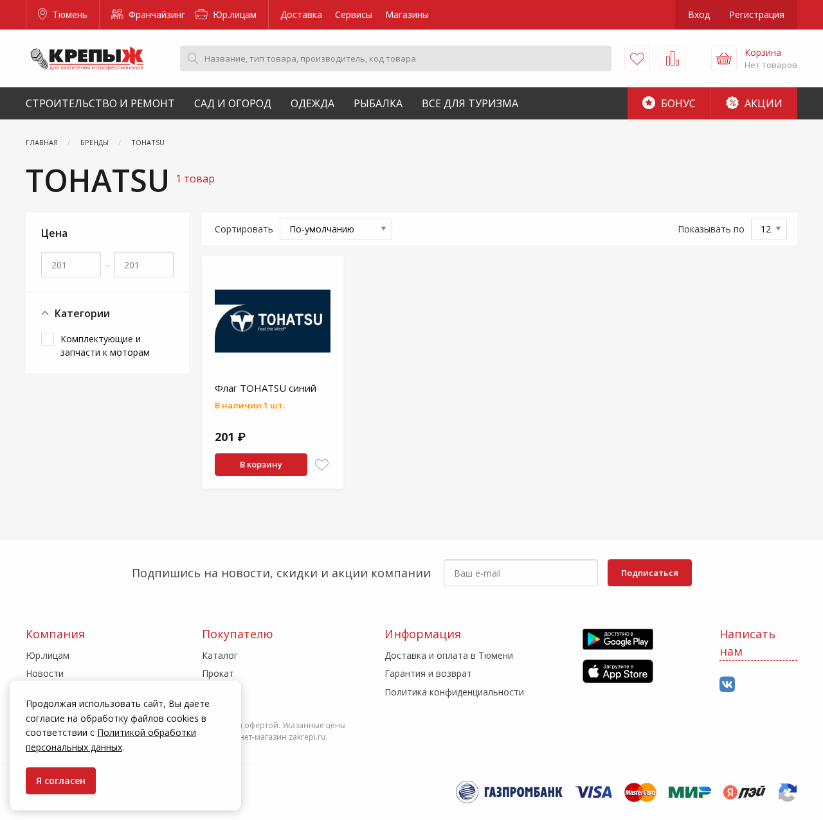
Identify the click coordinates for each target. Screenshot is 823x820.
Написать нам (747, 642)
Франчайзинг (155, 14)
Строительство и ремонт (100, 103)
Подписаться (649, 573)
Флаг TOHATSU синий (265, 387)
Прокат (218, 673)
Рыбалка (378, 103)
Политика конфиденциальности (454, 692)
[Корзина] (724, 58)
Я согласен (61, 780)
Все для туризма (470, 103)
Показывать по (711, 229)
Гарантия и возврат (428, 673)
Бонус (677, 103)
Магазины (407, 14)
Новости (45, 673)
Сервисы (353, 14)
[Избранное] (637, 58)
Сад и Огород (232, 103)
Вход (699, 14)
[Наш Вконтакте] (727, 684)
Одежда (312, 103)
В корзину (261, 464)
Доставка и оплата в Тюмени (448, 655)
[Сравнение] (672, 58)
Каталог (220, 655)
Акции (762, 103)
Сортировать (244, 229)
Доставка (301, 14)
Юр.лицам (233, 14)
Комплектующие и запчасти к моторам (105, 345)
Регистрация (756, 14)
